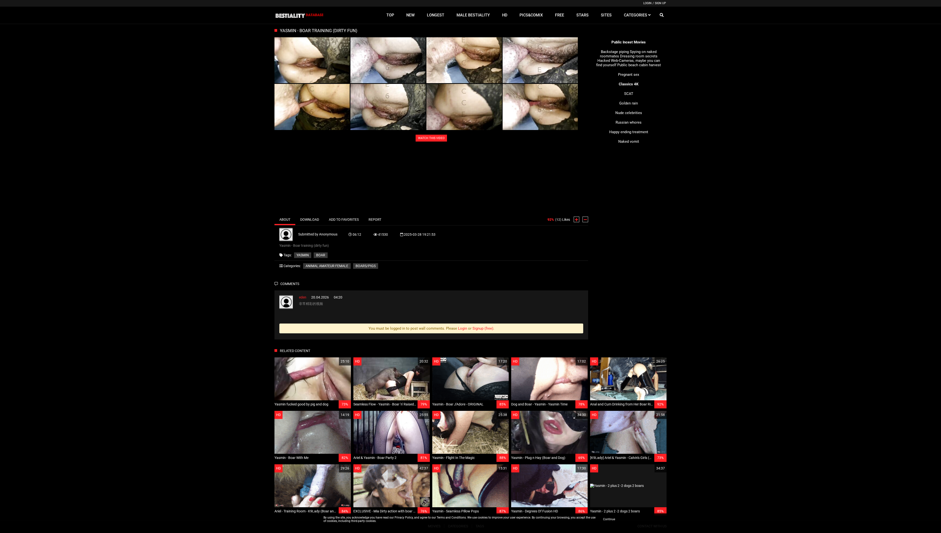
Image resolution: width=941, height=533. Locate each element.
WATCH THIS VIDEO (431, 138)
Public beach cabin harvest (639, 65)
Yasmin (303, 255)
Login (647, 3)
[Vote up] (576, 219)
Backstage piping (615, 52)
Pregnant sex (628, 74)
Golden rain (628, 103)
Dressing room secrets (638, 56)
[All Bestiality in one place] (299, 15)
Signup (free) (482, 328)
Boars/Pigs (366, 266)
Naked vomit (628, 141)
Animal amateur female (327, 266)
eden (302, 297)
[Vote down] (585, 219)
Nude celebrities (628, 113)
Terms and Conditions (451, 517)
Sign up (660, 3)
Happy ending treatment (628, 132)
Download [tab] (309, 219)
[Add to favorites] (335, 361)
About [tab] (284, 219)
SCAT (628, 93)
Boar (320, 255)
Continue (609, 519)
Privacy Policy (404, 517)
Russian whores (629, 122)
